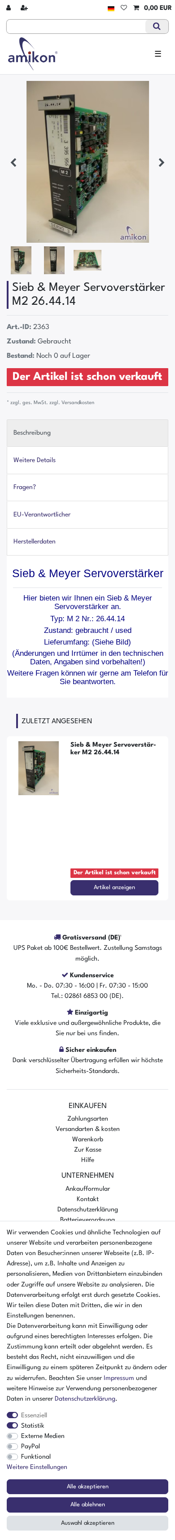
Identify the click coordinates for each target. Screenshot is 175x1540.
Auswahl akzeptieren (87, 1523)
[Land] (111, 8)
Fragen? (24, 487)
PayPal (30, 1446)
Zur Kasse (87, 1150)
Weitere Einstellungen (37, 1467)
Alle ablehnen (87, 1505)
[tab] (87, 433)
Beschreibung (32, 433)
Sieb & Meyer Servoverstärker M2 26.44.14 (113, 749)
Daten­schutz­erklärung (85, 1399)
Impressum (119, 1378)
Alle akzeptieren (88, 1487)
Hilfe (87, 1160)
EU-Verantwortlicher (41, 515)
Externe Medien (43, 1436)
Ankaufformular (88, 1189)
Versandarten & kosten (88, 1129)
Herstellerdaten (34, 542)
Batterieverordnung (87, 1220)
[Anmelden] (9, 8)
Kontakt (88, 1199)
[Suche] (156, 26)
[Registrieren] (25, 8)
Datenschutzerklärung (87, 1209)
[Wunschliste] (124, 8)
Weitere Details (34, 460)
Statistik (32, 1426)
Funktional (36, 1457)
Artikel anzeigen (114, 887)
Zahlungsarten (87, 1119)
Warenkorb (87, 1139)
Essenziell (34, 1415)
